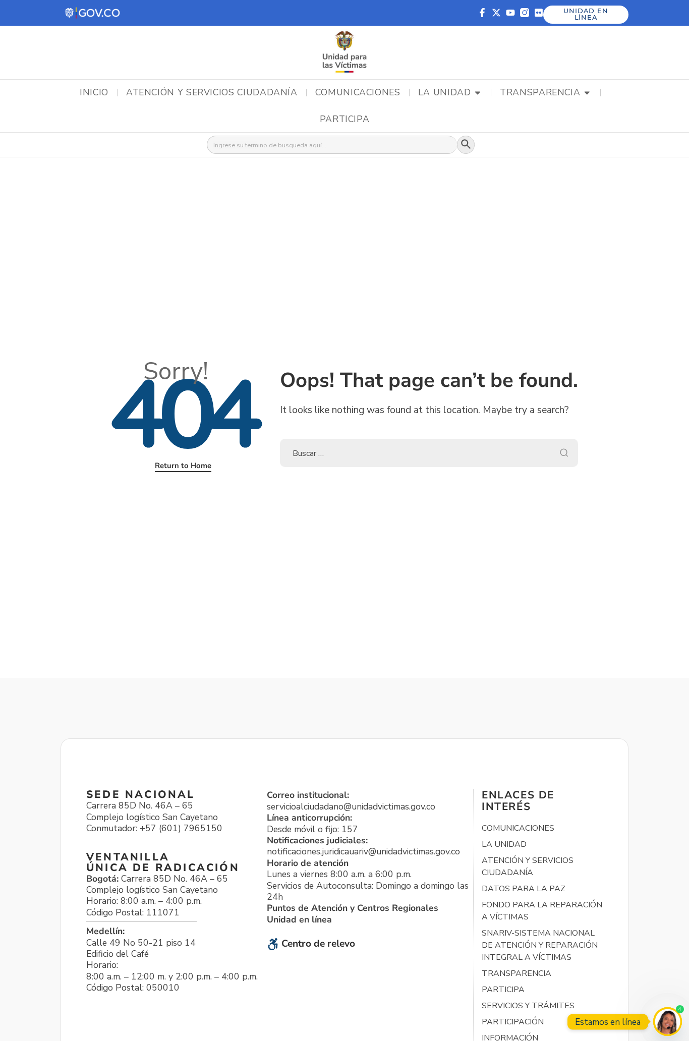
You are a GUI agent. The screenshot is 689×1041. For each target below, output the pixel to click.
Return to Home (183, 465)
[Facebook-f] (482, 12)
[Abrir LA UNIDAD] (477, 92)
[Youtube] (510, 12)
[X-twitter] (496, 12)
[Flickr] (538, 12)
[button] (93, 13)
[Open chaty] (667, 1021)
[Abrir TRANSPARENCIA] (587, 92)
